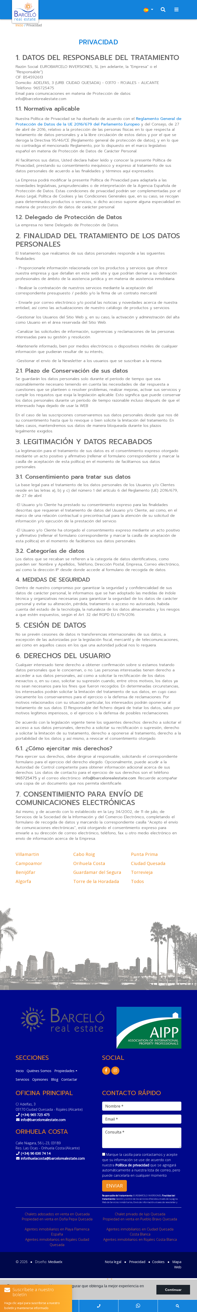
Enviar (114, 1185)
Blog (54, 1079)
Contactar (69, 1079)
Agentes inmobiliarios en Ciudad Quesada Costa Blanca (139, 1232)
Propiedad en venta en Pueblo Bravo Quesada (140, 1219)
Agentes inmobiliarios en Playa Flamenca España (57, 1232)
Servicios (22, 1079)
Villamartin (27, 854)
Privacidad (137, 1261)
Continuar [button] (173, 1290)
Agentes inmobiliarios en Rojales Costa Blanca (140, 1239)
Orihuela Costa (89, 863)
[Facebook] (106, 1070)
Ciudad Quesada (148, 863)
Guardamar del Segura (97, 872)
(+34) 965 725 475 (35, 1114)
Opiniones (40, 1079)
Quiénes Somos (39, 1070)
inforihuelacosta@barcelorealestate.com (53, 1158)
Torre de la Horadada (96, 881)
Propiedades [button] (64, 1070)
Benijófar (25, 872)
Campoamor (29, 863)
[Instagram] (115, 1070)
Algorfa (23, 881)
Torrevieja (142, 872)
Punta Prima (144, 854)
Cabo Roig (84, 854)
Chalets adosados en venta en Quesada (57, 1214)
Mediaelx (55, 1261)
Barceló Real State (25, 11)
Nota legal (113, 1261)
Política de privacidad (132, 1165)
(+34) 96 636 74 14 (35, 1153)
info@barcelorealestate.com (43, 1119)
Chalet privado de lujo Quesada (140, 1214)
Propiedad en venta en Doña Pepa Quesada (57, 1219)
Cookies (158, 1261)
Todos (137, 881)
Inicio (19, 25)
